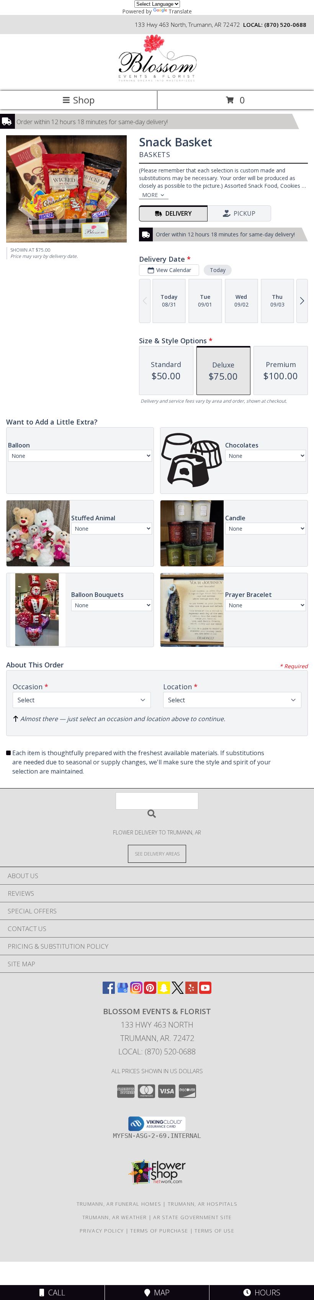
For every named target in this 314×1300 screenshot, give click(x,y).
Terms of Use (214, 1230)
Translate (180, 11)
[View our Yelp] (191, 991)
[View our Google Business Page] (122, 991)
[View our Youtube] (205, 991)
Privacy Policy (102, 1230)
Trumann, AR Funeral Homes (119, 1203)
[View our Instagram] (136, 991)
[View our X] (178, 991)
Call (54, 1292)
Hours (265, 1292)
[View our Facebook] (109, 991)
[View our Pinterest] (150, 991)
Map (160, 1292)
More (150, 194)
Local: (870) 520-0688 (157, 1051)
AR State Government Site (192, 1217)
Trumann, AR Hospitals (202, 1203)
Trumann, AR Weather (114, 1217)
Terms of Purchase (159, 1230)
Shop (84, 99)
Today (218, 270)
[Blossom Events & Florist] (157, 80)
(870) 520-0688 (285, 24)
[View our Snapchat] (164, 991)
